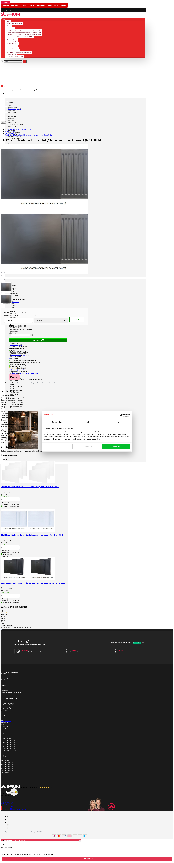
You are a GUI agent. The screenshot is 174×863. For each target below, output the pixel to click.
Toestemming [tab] (57, 422)
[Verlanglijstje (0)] (1, 124)
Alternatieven (41, 383)
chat (24, 355)
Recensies (53, 383)
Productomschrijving (25, 383)
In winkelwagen (37, 340)
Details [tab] (87, 422)
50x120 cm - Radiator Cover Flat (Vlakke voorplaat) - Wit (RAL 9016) (30, 487)
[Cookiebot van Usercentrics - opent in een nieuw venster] (121, 415)
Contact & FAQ (14, 373)
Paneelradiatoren (10, 131)
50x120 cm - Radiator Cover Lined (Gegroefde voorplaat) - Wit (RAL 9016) (32, 535)
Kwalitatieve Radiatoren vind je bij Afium (18, 129)
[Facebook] (7, 816)
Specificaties (10, 383)
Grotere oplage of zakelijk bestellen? (20, 370)
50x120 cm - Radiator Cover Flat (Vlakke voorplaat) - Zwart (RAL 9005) (28, 135)
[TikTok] (7, 828)
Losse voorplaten (10, 133)
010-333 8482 (15, 355)
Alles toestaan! (116, 447)
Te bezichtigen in (28, 373)
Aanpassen (86, 447)
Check (77, 319)
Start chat (12, 359)
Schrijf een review (7, 625)
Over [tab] (117, 422)
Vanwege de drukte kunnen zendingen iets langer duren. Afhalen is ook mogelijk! (34, 5)
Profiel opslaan (87, 859)
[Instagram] (8, 819)
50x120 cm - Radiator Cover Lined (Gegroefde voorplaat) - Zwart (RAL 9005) (33, 583)
